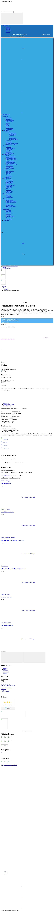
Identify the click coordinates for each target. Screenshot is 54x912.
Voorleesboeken (12, 134)
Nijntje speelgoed (10, 161)
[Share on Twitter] (35, 350)
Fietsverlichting (9, 212)
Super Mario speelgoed (11, 159)
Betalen (8, 28)
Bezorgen (8, 29)
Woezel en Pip (9, 166)
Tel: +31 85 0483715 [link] (5, 684)
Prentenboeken (12, 133)
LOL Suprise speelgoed (11, 164)
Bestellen (8, 27)
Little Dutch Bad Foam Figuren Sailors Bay (13, 568)
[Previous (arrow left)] (12, 657)
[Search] (12, 18)
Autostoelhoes (9, 191)
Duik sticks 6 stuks (6, 483)
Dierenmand (9, 187)
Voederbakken (9, 181)
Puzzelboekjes (12, 136)
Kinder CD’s (9, 142)
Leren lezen (8, 140)
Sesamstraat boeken (13, 139)
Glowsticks (8, 196)
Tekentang (8, 188)
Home (4, 286)
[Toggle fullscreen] (3, 651)
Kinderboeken (9, 131)
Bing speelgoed (9, 167)
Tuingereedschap (10, 171)
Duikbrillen (8, 152)
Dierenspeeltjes (9, 179)
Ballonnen (8, 195)
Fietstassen (8, 214)
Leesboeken (11, 135)
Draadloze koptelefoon (11, 201)
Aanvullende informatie (8, 404)
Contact (8, 32)
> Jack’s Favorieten (5, 691)
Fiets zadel (8, 215)
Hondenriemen (9, 182)
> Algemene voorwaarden (6, 687)
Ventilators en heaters (11, 206)
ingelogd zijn (7, 475)
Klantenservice (6, 25)
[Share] (2, 651)
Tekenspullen (9, 119)
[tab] (28, 403)
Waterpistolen (9, 150)
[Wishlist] (22, 58)
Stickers (8, 123)
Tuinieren (8, 173)
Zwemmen (5, 287)
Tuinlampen (8, 172)
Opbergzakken (9, 128)
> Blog (2, 690)
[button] (18, 497)
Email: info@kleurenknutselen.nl (8, 685)
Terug (23, 254)
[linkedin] (11, 113)
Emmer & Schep (10, 153)
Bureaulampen (9, 205)
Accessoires (8, 219)
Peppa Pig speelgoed (10, 162)
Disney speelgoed (10, 157)
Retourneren (9, 30)
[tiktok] (32, 102)
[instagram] (32, 91)
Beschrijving (6, 403)
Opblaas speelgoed (10, 148)
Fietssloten (8, 211)
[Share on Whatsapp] (32, 360)
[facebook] (11, 91)
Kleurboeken (9, 117)
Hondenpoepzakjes (10, 185)
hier (44, 435)
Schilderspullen (9, 121)
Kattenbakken (9, 183)
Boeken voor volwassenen (12, 143)
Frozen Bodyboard (6, 597)
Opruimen (8, 174)
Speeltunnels (9, 186)
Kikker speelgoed (10, 168)
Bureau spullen (9, 200)
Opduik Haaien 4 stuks (7, 512)
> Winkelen (3, 689)
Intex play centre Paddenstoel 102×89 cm (12, 540)
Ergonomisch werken (11, 202)
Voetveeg (8, 177)
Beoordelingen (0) (7, 405)
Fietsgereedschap (10, 216)
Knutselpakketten (10, 120)
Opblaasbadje (9, 147)
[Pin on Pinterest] (11, 360)
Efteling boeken (12, 138)
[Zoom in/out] (5, 651)
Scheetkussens (9, 197)
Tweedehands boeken (11, 144)
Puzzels (8, 125)
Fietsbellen (8, 210)
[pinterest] (32, 113)
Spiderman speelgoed (11, 158)
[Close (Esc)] (1, 651)
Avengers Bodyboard (7, 625)
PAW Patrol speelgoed (11, 155)
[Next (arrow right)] (34, 657)
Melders (8, 204)
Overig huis (8, 207)
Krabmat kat (9, 192)
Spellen (7, 126)
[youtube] (11, 102)
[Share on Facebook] (14, 350)
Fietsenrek (8, 217)
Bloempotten (9, 176)
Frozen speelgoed (10, 163)
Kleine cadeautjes (10, 129)
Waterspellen (9, 149)
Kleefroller (8, 190)
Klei (7, 124)
